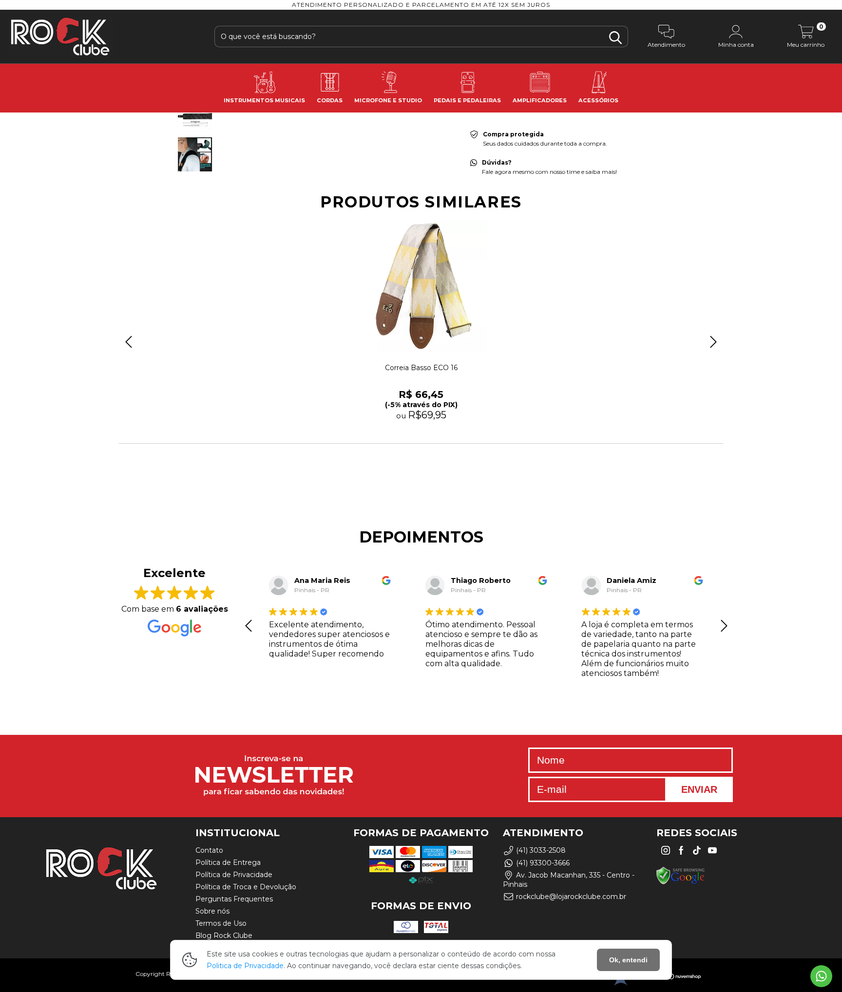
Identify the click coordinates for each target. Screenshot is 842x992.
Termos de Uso (221, 923)
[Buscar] (615, 37)
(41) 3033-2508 (541, 850)
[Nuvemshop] (671, 977)
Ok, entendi (628, 960)
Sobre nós (212, 911)
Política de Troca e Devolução (245, 886)
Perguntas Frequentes (234, 899)
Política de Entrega (228, 862)
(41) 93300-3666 (543, 863)
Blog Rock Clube (223, 935)
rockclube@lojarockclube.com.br (571, 896)
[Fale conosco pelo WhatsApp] (821, 976)
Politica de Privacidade (245, 965)
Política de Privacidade (233, 874)
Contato (209, 850)
